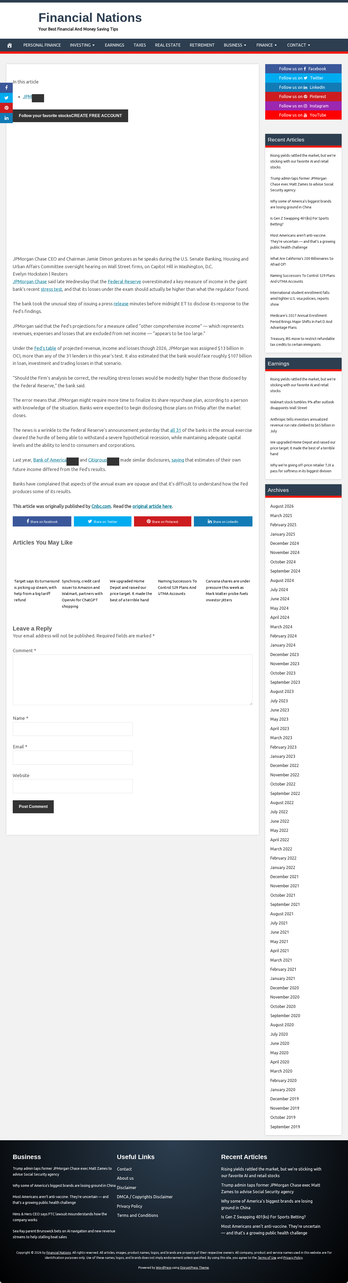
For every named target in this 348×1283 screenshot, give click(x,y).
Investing (80, 45)
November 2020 (284, 997)
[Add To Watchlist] (38, 98)
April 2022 (279, 839)
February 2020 (283, 1080)
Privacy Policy (129, 1206)
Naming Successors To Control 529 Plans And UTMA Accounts (177, 587)
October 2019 (283, 1117)
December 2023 (284, 654)
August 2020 (282, 1024)
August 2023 (282, 691)
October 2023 (283, 673)
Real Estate (168, 45)
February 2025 (283, 524)
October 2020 (283, 1006)
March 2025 (281, 515)
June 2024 (279, 598)
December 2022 (284, 765)
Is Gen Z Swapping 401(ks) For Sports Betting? (263, 1217)
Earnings (114, 45)
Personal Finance (42, 45)
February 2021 (283, 969)
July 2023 (279, 700)
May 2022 (279, 830)
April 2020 (279, 1062)
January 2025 (282, 534)
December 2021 (284, 876)
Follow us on (302, 68)
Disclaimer (126, 1187)
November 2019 (284, 1108)
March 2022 (281, 849)
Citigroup (97, 459)
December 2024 (284, 543)
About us (125, 1178)
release (121, 303)
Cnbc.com (101, 506)
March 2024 (281, 626)
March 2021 (281, 960)
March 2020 (281, 1071)
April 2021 (279, 950)
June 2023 (279, 710)
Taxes (139, 45)
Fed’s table (45, 348)
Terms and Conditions (137, 1215)
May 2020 (279, 1052)
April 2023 (279, 728)
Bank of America (49, 459)
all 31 (175, 430)
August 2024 (282, 580)
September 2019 (285, 1126)
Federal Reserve (124, 281)
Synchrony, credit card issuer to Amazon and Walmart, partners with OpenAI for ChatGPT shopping (82, 593)
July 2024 (279, 589)
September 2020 (285, 1015)
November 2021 (284, 885)
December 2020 (284, 988)
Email (20, 746)
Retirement (202, 45)
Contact (296, 45)
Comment (24, 650)
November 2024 (284, 552)
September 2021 (285, 904)
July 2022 (279, 811)
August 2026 (282, 506)
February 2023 (283, 747)
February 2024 (283, 636)
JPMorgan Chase (30, 281)
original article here (152, 506)
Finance (265, 45)
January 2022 (282, 867)
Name (20, 718)
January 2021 (282, 978)
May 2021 (279, 941)
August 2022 (282, 802)
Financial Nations (90, 17)
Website (21, 775)
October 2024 (283, 562)
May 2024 (279, 608)
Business (233, 45)
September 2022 (285, 793)
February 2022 (283, 858)
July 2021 (279, 923)
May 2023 (279, 719)
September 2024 (285, 571)
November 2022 (284, 775)
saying (177, 459)
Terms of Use (267, 1257)
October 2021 (283, 895)
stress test (51, 289)
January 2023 (282, 756)
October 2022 (283, 784)
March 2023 (281, 737)
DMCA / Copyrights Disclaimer (145, 1196)
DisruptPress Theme (194, 1267)
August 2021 (282, 913)
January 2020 (282, 1089)
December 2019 (284, 1098)
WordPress (163, 1267)
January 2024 (282, 645)
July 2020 (279, 1034)
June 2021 (279, 932)
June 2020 (279, 1043)
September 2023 (285, 682)
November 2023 (284, 663)
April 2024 (279, 617)
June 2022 (279, 821)
